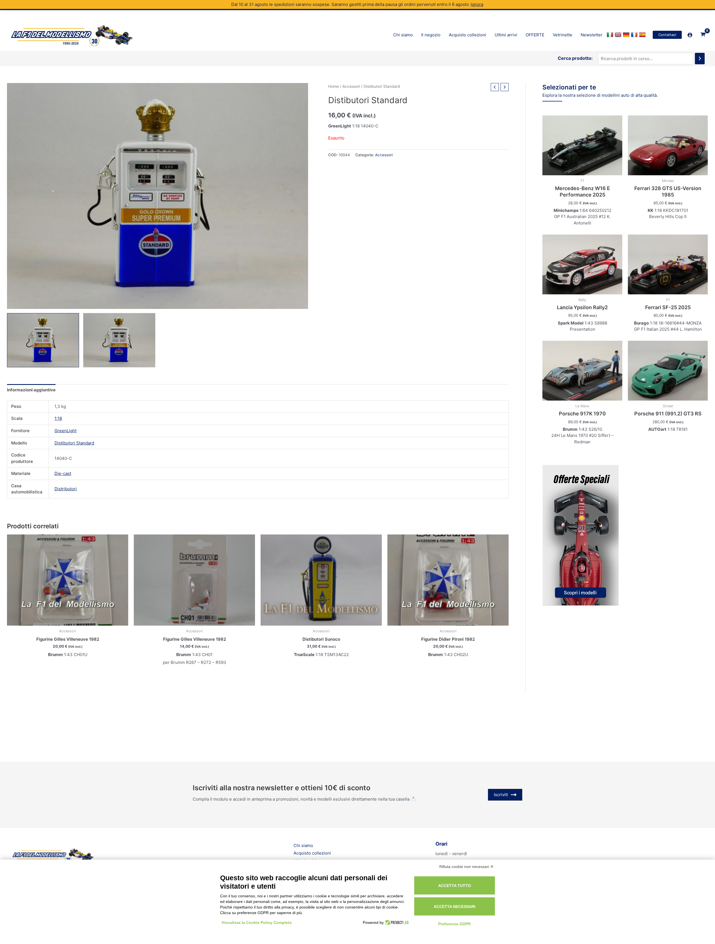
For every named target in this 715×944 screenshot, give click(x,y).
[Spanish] (643, 35)
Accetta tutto (454, 885)
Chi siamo (303, 845)
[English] (619, 35)
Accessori (351, 86)
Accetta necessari (454, 906)
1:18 (58, 418)
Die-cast (62, 473)
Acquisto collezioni (312, 853)
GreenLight (65, 430)
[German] (627, 35)
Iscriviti (501, 794)
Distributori (65, 488)
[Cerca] (700, 58)
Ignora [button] (477, 4)
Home (333, 86)
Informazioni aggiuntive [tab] (31, 389)
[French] (635, 35)
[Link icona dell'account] (689, 34)
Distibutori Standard (74, 443)
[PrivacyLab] (396, 922)
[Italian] (611, 35)
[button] (667, 35)
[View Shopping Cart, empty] (703, 34)
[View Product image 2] (119, 340)
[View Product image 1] (43, 340)
